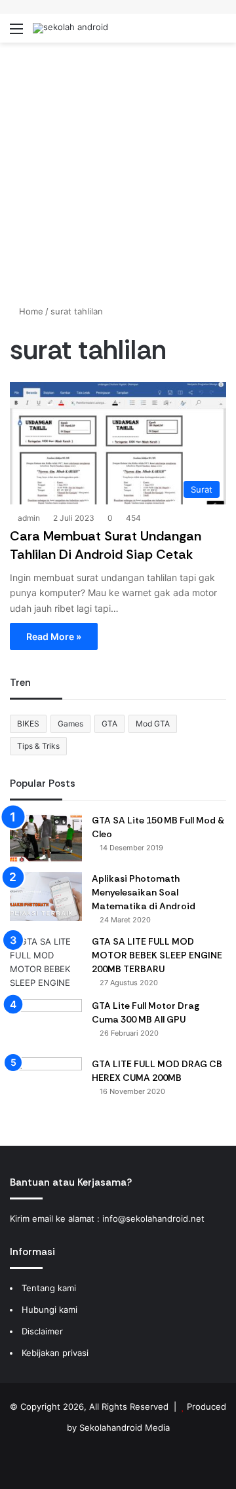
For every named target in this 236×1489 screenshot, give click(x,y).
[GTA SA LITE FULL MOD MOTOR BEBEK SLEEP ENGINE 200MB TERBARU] (46, 962)
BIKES (28, 723)
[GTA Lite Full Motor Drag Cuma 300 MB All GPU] (46, 1023)
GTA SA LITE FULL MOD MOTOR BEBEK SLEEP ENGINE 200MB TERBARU (157, 955)
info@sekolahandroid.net (153, 1218)
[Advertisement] (118, 174)
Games (70, 723)
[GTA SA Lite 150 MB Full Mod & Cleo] (46, 838)
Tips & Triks (38, 746)
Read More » (53, 636)
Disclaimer (42, 1331)
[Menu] (16, 33)
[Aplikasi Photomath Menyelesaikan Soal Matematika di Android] (46, 896)
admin (29, 518)
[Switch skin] (196, 33)
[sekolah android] (70, 28)
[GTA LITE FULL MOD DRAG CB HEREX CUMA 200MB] (46, 1081)
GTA (109, 723)
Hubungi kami (49, 1309)
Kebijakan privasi (55, 1353)
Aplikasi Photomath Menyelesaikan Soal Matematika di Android (143, 892)
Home (29, 311)
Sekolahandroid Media (124, 1427)
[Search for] (219, 33)
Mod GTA (153, 723)
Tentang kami (49, 1288)
